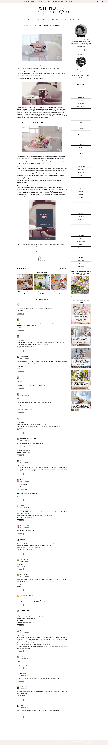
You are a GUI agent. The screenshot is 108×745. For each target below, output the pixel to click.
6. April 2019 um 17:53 (24, 707)
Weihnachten (81, 260)
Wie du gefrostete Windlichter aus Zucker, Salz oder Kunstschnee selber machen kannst (81, 362)
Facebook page (35, 385)
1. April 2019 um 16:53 (24, 658)
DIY (81, 125)
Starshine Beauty (24, 377)
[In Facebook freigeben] (23, 268)
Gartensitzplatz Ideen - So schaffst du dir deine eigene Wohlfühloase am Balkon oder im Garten (81, 384)
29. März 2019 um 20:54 (24, 561)
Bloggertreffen (81, 109)
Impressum (69, 1)
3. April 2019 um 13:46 (24, 688)
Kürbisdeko (80, 191)
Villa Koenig (23, 673)
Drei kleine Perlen (24, 356)
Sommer (81, 232)
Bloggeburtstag (80, 106)
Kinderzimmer (81, 185)
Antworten (20, 313)
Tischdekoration (33, 28)
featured (81, 131)
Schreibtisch (81, 219)
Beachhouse (81, 103)
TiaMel (22, 705)
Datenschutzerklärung (27, 1)
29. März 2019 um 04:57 (24, 481)
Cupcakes (81, 119)
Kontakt (40, 1)
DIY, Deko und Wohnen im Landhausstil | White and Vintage (72, 742)
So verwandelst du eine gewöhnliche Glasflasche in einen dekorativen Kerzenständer (81, 340)
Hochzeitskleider (81, 166)
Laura (21, 394)
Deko (26, 28)
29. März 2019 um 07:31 (24, 527)
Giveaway (81, 153)
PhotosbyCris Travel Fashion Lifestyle (30, 595)
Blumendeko (81, 112)
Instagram (46, 385)
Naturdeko (81, 197)
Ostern (80, 203)
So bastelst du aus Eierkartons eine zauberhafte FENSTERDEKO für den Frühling (81, 406)
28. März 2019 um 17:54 (24, 321)
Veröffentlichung (81, 250)
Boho (81, 116)
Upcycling (81, 244)
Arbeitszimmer (81, 94)
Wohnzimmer (41, 28)
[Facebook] (97, 1)
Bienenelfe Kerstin (25, 574)
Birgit (21, 479)
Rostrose (22, 631)
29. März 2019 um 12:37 (24, 541)
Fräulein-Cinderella (25, 610)
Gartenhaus (81, 150)
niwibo (22, 336)
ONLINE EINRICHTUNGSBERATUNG (54, 1)
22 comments (64, 268)
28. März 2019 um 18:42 (24, 378)
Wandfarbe (80, 257)
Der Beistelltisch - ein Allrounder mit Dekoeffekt (42, 25)
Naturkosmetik (81, 200)
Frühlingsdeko (81, 144)
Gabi (21, 418)
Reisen (80, 210)
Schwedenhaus (81, 225)
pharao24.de (23, 246)
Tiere (81, 238)
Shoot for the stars (21, 385)
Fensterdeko (81, 134)
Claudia (22, 505)
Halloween (80, 156)
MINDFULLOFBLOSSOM (26, 409)
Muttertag (81, 194)
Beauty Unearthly (24, 526)
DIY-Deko (31, 19)
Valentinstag (81, 247)
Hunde (81, 175)
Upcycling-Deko (53, 19)
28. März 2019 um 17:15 (24, 305)
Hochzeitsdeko (81, 163)
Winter (80, 263)
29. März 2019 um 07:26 (24, 507)
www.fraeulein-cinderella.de (28, 622)
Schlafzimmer (81, 216)
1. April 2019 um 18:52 (24, 675)
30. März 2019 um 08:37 (24, 576)
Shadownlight (23, 304)
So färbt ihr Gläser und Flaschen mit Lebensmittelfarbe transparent (80, 318)
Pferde (80, 207)
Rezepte (81, 213)
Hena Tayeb (23, 656)
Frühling (81, 141)
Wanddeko (81, 254)
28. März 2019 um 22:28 (24, 440)
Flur (81, 138)
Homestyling (81, 169)
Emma (21, 460)
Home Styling (41, 19)
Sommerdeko (81, 235)
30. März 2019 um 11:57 (24, 597)
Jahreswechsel (81, 181)
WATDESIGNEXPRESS (86, 743)
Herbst (80, 160)
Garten (80, 147)
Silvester (81, 229)
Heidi (21, 319)
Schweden (81, 222)
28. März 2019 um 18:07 (24, 337)
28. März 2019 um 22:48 (24, 462)
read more (81, 49)
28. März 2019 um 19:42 (24, 395)
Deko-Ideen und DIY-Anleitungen (70, 19)
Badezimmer (81, 97)
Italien (80, 178)
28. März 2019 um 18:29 (24, 358)
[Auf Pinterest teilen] (25, 268)
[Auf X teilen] (21, 268)
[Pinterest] (102, 1)
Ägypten (81, 91)
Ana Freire (22, 539)
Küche (81, 188)
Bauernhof (81, 100)
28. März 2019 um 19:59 (24, 419)
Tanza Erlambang (24, 559)
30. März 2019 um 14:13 (24, 612)
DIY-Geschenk (81, 128)
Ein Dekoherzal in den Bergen (28, 438)
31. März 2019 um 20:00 (24, 632)
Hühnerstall (81, 172)
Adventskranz (81, 87)
